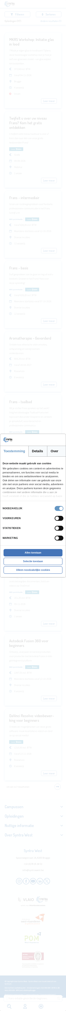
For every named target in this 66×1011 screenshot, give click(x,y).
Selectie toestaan (33, 561)
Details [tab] (37, 451)
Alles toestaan (33, 552)
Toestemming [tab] (14, 451)
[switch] (59, 518)
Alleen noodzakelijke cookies (33, 570)
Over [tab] (54, 451)
